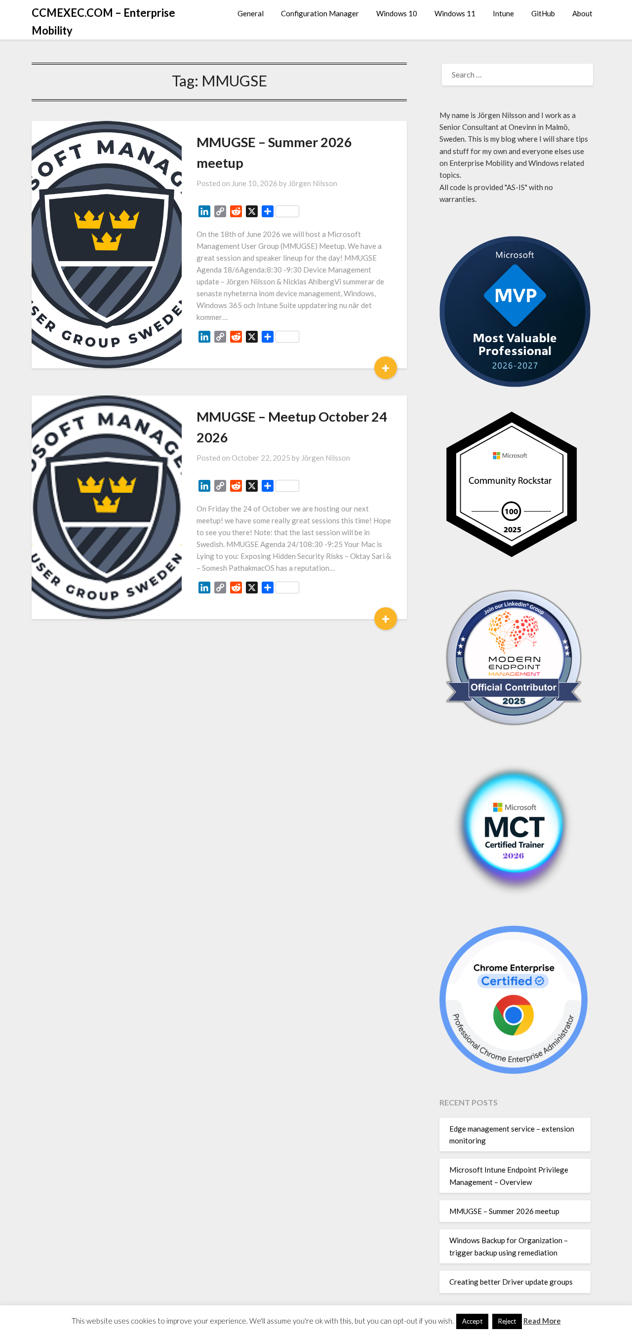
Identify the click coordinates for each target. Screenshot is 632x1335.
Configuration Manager (320, 13)
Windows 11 (454, 13)
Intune (503, 13)
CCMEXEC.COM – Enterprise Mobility (103, 21)
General (250, 13)
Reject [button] (507, 1321)
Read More (542, 1320)
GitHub (543, 13)
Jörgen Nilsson (312, 183)
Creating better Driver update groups (511, 1281)
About (582, 13)
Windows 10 (396, 13)
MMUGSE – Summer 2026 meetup (504, 1211)
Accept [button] (472, 1321)
